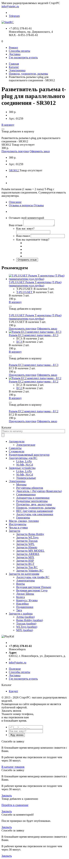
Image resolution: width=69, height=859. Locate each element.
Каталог (14, 67)
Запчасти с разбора (21, 613)
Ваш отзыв (15, 225)
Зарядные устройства (22, 467)
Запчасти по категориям (24, 573)
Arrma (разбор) (25, 616)
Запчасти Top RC (27, 567)
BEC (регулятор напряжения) (34, 511)
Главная (14, 63)
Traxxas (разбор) (26, 623)
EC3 (20, 341)
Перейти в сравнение (14, 805)
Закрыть (6, 795)
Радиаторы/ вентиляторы (32, 501)
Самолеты (15, 448)
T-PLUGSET (25, 292)
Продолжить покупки (15, 151)
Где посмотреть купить (23, 57)
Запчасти (14, 530)
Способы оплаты (19, 50)
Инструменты (17, 524)
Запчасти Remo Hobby (30, 534)
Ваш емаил (23, 235)
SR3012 (14, 170)
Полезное (15, 668)
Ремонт (13, 47)
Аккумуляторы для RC (23, 458)
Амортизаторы (25, 580)
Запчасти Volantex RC (29, 570)
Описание (15, 202)
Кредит (13, 691)
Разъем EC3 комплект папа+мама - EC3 (33, 335)
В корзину (7, 124)
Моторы (21, 484)
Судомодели (16, 451)
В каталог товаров (12, 766)
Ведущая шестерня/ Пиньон (33, 587)
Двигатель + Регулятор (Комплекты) (39, 491)
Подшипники (24, 607)
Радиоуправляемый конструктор (29, 454)
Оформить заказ (40, 151)
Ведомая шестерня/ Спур (31, 590)
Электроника (17, 70)
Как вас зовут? (25, 228)
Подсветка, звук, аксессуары (34, 504)
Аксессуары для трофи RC (32, 577)
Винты (20, 583)
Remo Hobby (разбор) (29, 620)
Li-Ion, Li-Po (24, 461)
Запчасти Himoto (26, 547)
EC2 (20, 388)
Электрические (25, 444)
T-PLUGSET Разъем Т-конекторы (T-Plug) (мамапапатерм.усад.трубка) (35, 284)
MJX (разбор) (24, 630)
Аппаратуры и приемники (32, 497)
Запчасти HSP (25, 560)
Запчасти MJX (25, 557)
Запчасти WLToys (27, 537)
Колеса (20, 597)
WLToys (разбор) (26, 626)
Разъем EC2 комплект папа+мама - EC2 (33, 381)
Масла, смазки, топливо (24, 520)
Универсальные (26, 477)
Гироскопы (23, 517)
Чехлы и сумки (18, 527)
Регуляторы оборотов (29, 487)
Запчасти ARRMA (27, 554)
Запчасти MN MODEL (30, 550)
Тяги (19, 610)
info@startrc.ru (10, 6)
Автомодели (16, 441)
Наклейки (22, 603)
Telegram (14, 15)
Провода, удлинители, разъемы (28, 73)
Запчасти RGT (25, 563)
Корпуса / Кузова (27, 600)
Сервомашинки (26, 494)
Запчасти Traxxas (27, 540)
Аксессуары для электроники (34, 514)
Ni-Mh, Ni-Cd (24, 464)
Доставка (14, 54)
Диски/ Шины (25, 593)
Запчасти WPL (25, 544)
